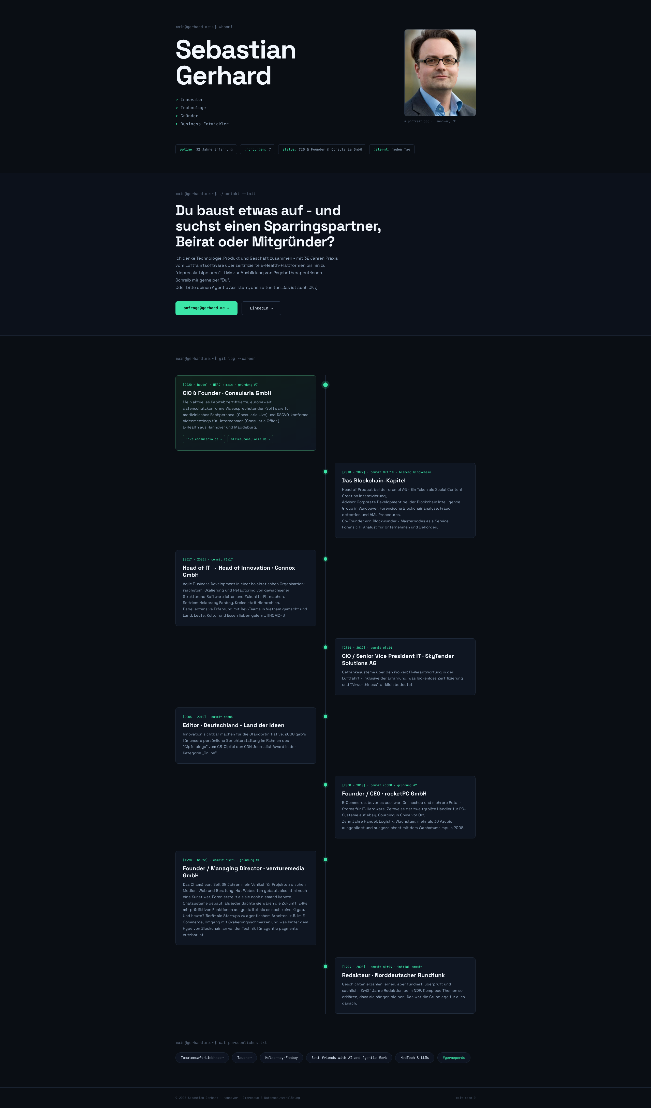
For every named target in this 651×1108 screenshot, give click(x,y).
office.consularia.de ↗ (250, 439)
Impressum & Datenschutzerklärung (271, 1098)
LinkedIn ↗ (261, 308)
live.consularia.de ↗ (204, 439)
